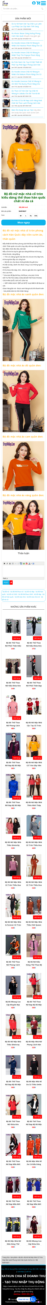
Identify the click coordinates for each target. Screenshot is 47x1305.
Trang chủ (5, 1257)
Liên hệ (28, 1272)
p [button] (7, 578)
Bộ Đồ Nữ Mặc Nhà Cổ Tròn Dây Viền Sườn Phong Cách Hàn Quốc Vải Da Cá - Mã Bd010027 (22, 1260)
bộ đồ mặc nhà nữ (33, 597)
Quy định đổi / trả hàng (37, 1269)
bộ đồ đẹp (37, 594)
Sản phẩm (14, 1257)
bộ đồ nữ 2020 (12, 594)
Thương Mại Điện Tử (25, 1302)
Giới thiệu (20, 1272)
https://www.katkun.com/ (12, 1286)
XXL (35, 216)
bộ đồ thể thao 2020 (25, 594)
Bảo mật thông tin (21, 1269)
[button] (4, 563)
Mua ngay (23, 222)
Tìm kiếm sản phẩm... (42, 8)
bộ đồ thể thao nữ (17, 592)
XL (31, 216)
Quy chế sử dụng (7, 1269)
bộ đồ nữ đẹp (29, 592)
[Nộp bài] (11, 582)
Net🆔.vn (38, 1302)
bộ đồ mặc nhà (20, 597)
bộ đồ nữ (6, 592)
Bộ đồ (21, 1257)
